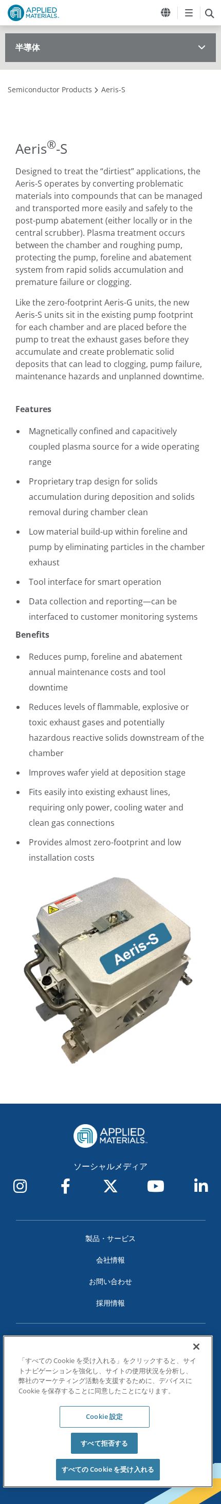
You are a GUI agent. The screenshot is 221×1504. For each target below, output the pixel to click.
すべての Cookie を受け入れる (108, 1469)
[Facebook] (65, 1186)
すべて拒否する (104, 1443)
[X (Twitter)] (110, 1186)
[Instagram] (20, 1186)
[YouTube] (156, 1186)
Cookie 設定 (104, 1416)
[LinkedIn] (201, 1186)
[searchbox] (209, 13)
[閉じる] (196, 1346)
